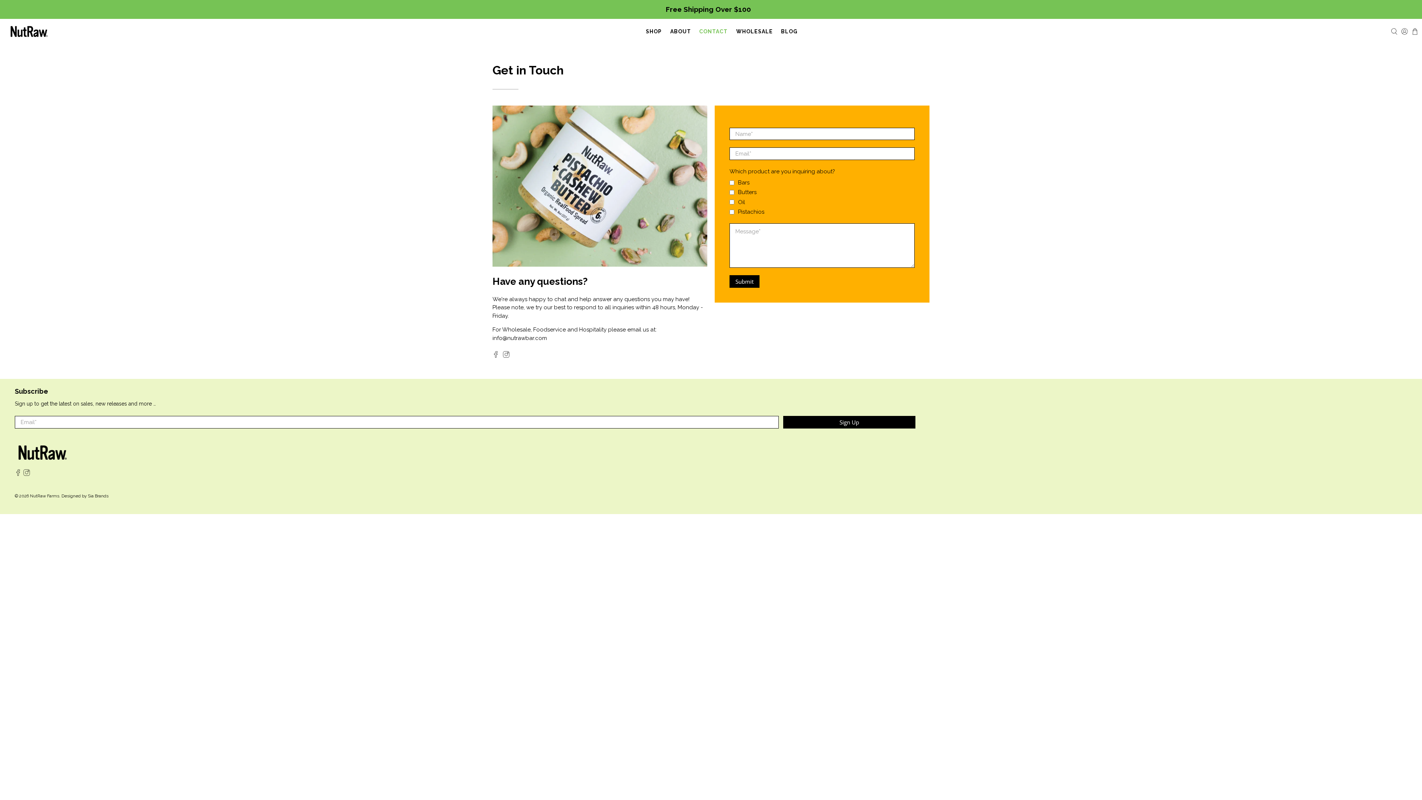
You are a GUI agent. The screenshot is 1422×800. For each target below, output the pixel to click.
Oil (741, 202)
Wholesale (754, 31)
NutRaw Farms (44, 496)
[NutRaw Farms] (29, 31)
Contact (713, 31)
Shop (654, 31)
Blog (789, 31)
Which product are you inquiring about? (782, 171)
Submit (744, 281)
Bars (744, 182)
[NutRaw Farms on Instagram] (506, 356)
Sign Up (849, 422)
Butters (747, 192)
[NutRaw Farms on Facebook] (496, 356)
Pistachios (751, 212)
